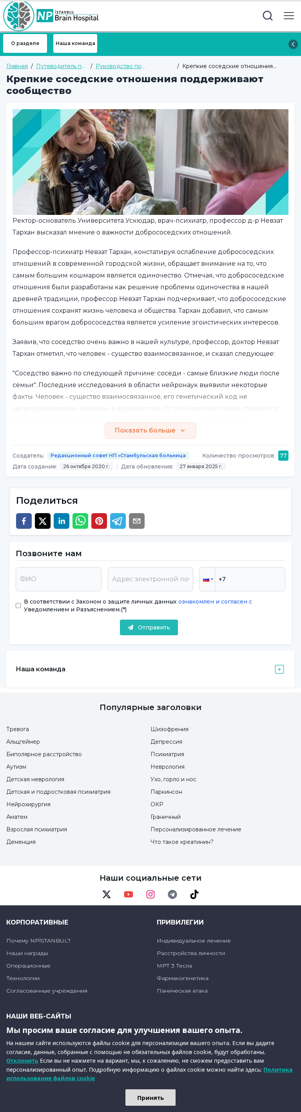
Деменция (21, 841)
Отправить (154, 627)
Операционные (28, 965)
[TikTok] (194, 894)
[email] (137, 521)
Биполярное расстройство (44, 754)
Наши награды (27, 953)
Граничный (165, 816)
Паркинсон (166, 791)
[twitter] (43, 521)
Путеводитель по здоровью (60, 66)
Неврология (167, 766)
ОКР (156, 804)
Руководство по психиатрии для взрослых (132, 66)
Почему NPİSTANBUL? (38, 940)
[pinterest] (99, 521)
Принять (150, 1097)
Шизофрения (169, 729)
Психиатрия (167, 754)
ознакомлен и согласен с (214, 601)
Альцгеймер (23, 741)
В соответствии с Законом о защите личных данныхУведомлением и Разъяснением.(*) (138, 605)
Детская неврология (35, 779)
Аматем (16, 816)
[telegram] (118, 521)
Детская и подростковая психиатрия (58, 791)
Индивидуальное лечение (194, 940)
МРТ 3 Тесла (174, 965)
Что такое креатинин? (182, 841)
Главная (17, 66)
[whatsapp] (80, 521)
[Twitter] (106, 894)
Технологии (23, 978)
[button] (207, 579)
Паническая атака (182, 990)
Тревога (17, 729)
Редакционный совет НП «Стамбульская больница (118, 455)
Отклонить (22, 1060)
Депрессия (166, 741)
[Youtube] (128, 894)
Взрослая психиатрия (36, 829)
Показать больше (145, 430)
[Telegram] (172, 894)
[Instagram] (150, 894)
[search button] (268, 16)
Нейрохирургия (28, 804)
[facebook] (24, 521)
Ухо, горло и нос (173, 779)
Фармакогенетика (183, 978)
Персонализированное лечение (195, 829)
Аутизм (16, 766)
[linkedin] (61, 521)
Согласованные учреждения (46, 990)
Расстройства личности (191, 953)
